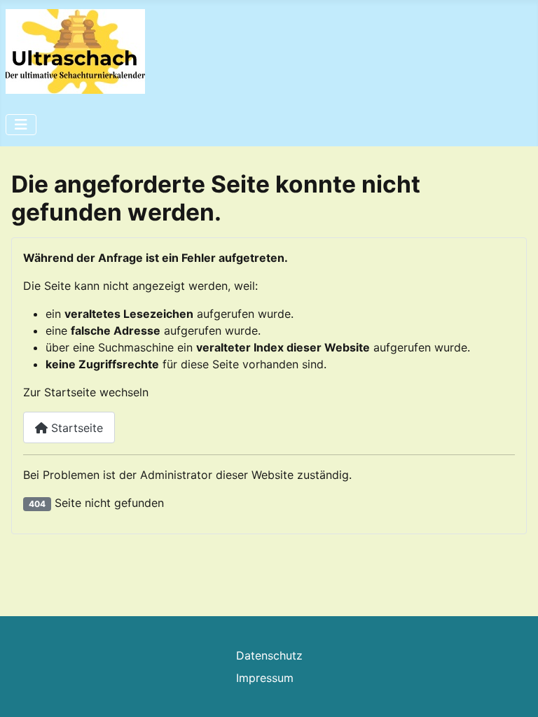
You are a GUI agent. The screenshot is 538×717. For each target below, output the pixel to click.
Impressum (265, 678)
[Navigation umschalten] (21, 124)
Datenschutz (269, 655)
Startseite (75, 428)
